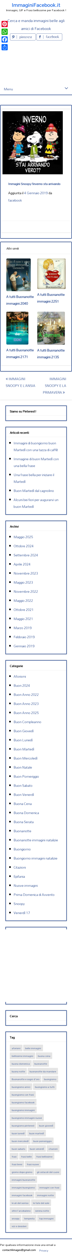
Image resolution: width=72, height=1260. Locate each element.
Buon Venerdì (24, 794)
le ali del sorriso (20, 1202)
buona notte (18, 1071)
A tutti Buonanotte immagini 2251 (51, 298)
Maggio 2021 (23, 618)
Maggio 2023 (23, 582)
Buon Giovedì (24, 731)
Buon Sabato (23, 785)
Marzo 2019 (23, 627)
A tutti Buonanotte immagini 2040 (20, 300)
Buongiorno (22, 849)
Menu (8, 89)
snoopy (15, 1218)
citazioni (53, 1148)
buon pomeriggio (42, 1141)
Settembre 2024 (26, 555)
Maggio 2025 (23, 537)
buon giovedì (46, 1125)
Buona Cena (23, 803)
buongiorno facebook (23, 1102)
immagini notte (45, 1195)
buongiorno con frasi (23, 1094)
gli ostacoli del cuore (48, 1171)
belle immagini (33, 1048)
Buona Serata (24, 822)
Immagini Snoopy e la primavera (54, 386)
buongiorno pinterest (23, 1125)
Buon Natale (23, 767)
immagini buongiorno (23, 1187)
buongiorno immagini (23, 1110)
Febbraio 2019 (24, 637)
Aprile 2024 (22, 564)
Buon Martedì (24, 749)
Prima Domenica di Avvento (34, 894)
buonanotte (40, 1063)
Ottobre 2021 (24, 609)
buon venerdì (37, 1148)
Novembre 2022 (26, 591)
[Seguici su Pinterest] (23, 39)
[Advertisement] (36, 62)
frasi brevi (17, 1164)
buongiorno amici (21, 1086)
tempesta (29, 1218)
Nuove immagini (26, 885)
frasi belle (26, 1156)
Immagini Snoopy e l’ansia (20, 382)
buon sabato (18, 1148)
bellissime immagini (22, 1055)
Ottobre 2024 (24, 546)
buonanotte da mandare (43, 1071)
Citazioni (20, 867)
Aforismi (20, 676)
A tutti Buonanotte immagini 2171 (20, 353)
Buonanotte (22, 831)
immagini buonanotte (23, 1179)
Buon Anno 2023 (26, 703)
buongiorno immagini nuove (27, 1117)
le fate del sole (41, 1202)
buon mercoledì (20, 1141)
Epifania (19, 876)
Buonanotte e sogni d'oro (25, 1079)
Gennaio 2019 (24, 646)
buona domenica (21, 1063)
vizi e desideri (19, 1226)
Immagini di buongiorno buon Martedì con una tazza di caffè (36, 446)
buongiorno (50, 1079)
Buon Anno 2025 (26, 712)
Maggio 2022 (23, 600)
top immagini (46, 1218)
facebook (15, 200)
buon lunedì (18, 1133)
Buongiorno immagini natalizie (35, 858)
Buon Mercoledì (25, 758)
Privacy (43, 1250)
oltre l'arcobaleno (21, 1210)
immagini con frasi (49, 1187)
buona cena (44, 1055)
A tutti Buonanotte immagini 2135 (51, 353)
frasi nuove (33, 1164)
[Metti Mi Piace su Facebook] (49, 39)
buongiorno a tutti (45, 1086)
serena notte (42, 1210)
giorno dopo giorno (22, 1171)
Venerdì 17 (22, 912)
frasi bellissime (44, 1156)
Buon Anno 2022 (26, 694)
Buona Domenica (26, 812)
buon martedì (36, 1133)
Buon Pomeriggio (26, 776)
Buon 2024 (22, 685)
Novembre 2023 (26, 573)
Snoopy (19, 903)
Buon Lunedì (23, 740)
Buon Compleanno (27, 722)
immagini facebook (22, 1195)
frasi (14, 1156)
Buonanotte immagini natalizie (36, 840)
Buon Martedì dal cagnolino (34, 490)
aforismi (16, 1048)
